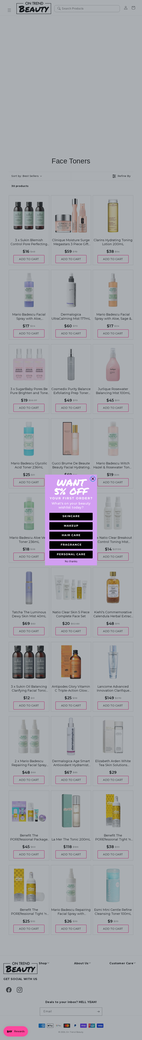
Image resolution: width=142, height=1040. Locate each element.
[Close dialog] (93, 479)
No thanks (71, 561)
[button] (71, 517)
